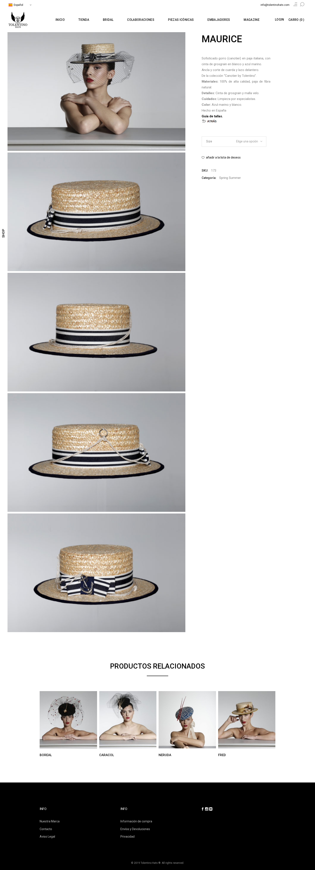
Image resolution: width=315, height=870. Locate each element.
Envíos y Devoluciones (135, 829)
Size (209, 141)
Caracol (106, 755)
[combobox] (247, 140)
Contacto (46, 829)
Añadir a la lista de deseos (223, 157)
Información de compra (136, 821)
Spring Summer (230, 178)
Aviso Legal (47, 836)
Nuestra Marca (50, 821)
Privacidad (127, 836)
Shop (3, 233)
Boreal (46, 755)
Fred (222, 755)
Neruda (165, 755)
